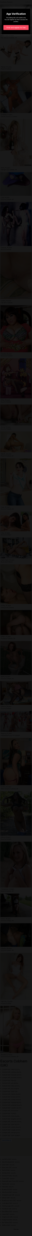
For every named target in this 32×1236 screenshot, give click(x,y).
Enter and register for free (16, 27)
